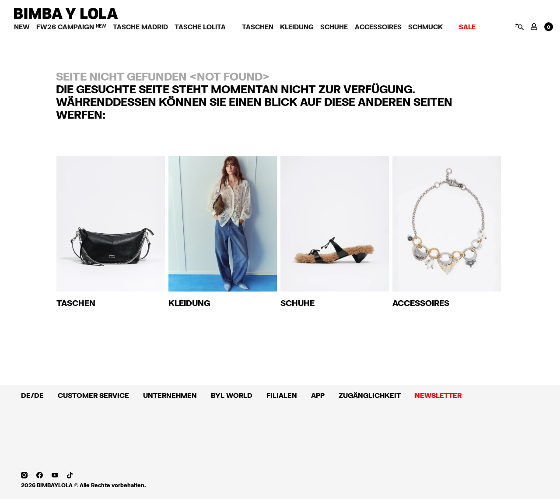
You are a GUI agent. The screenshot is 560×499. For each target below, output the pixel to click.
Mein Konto (534, 26)
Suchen (519, 26)
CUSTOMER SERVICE (93, 395)
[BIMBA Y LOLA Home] (66, 17)
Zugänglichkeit (370, 395)
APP (318, 395)
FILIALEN (281, 395)
